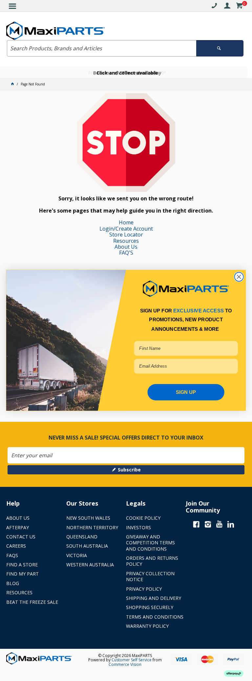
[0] (239, 7)
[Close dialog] (239, 276)
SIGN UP (186, 392)
